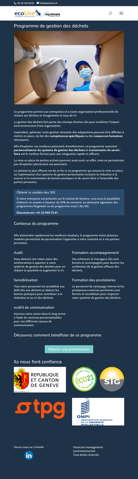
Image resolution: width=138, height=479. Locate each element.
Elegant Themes (61, 474)
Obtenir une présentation (69, 349)
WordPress (87, 474)
